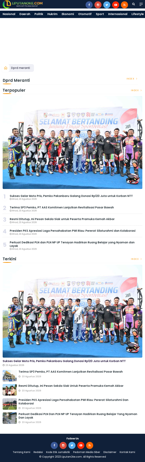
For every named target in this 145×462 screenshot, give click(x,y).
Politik (38, 14)
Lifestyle (138, 14)
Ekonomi (68, 14)
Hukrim (52, 14)
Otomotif (85, 14)
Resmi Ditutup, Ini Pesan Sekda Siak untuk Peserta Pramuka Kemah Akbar (62, 219)
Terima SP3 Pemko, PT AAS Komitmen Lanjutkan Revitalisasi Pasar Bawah (62, 207)
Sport (100, 14)
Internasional (117, 14)
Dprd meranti (20, 68)
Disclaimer (109, 452)
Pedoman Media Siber (86, 452)
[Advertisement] (72, 37)
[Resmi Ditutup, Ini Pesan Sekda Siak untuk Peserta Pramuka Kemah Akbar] (10, 390)
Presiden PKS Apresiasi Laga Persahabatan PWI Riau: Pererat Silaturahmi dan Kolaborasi (72, 231)
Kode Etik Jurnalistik (58, 452)
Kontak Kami (127, 452)
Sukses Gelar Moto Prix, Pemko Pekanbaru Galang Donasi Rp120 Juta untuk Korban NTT (71, 196)
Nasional (9, 14)
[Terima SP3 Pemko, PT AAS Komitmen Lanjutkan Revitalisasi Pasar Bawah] (10, 375)
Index (131, 78)
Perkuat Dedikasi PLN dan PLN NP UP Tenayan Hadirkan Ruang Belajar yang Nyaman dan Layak (72, 244)
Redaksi (38, 452)
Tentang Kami (21, 452)
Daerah (24, 14)
